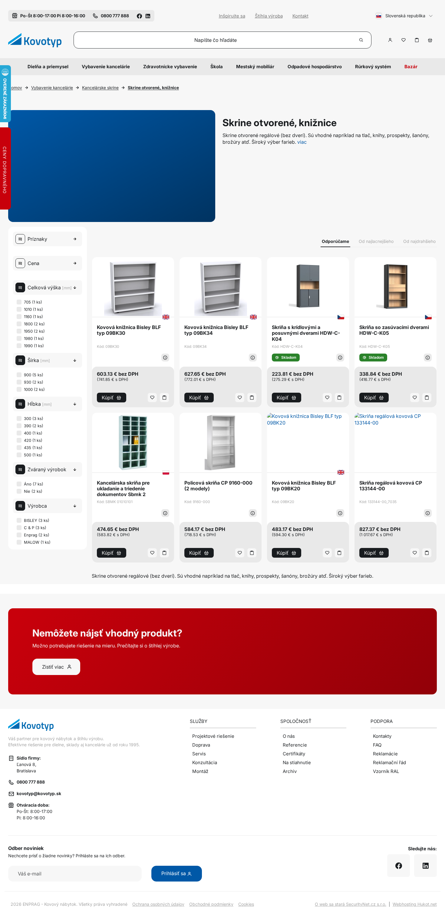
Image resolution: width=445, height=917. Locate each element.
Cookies (246, 904)
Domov (15, 87)
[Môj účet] (390, 40)
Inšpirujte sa (232, 16)
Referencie (295, 745)
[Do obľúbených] (403, 40)
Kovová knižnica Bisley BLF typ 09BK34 (216, 330)
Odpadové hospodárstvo (315, 66)
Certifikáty (294, 754)
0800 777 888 (31, 781)
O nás (289, 736)
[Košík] (430, 40)
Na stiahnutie (297, 762)
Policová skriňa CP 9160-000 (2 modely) (218, 486)
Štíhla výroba (269, 16)
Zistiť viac (53, 667)
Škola (216, 66)
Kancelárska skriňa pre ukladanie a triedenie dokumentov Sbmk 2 (123, 488)
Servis (199, 754)
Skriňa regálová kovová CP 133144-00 (390, 486)
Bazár (410, 66)
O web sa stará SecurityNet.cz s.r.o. (350, 904)
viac (302, 142)
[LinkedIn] (148, 15)
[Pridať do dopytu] (417, 40)
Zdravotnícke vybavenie (170, 66)
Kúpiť (108, 398)
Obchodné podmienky (211, 904)
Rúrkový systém (373, 66)
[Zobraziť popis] (165, 357)
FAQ (377, 745)
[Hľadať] (361, 40)
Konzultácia (204, 762)
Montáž (200, 771)
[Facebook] (139, 15)
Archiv (290, 771)
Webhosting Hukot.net (415, 904)
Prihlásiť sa (174, 873)
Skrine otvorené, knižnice (153, 87)
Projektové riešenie (213, 736)
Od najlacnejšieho (376, 241)
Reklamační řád (389, 762)
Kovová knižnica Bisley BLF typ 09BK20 (304, 486)
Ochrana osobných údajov (158, 904)
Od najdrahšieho (419, 241)
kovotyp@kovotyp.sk (39, 793)
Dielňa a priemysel (48, 66)
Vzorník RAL (386, 771)
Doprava (201, 745)
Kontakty (382, 736)
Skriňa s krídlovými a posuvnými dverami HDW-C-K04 (306, 333)
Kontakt (300, 16)
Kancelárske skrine (100, 87)
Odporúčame (335, 241)
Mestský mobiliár (255, 66)
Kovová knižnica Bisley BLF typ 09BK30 (129, 330)
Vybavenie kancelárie (106, 66)
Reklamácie (385, 754)
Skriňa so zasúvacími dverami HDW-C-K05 (394, 330)
